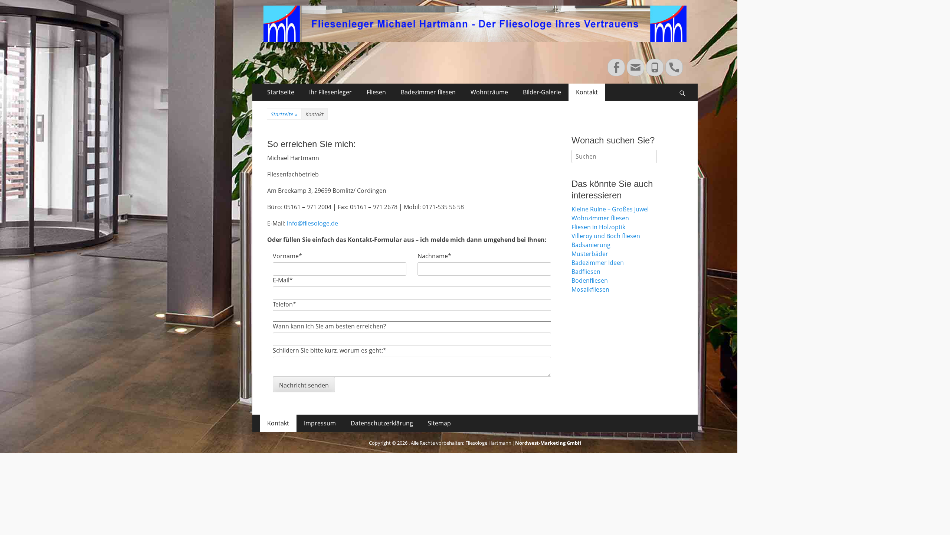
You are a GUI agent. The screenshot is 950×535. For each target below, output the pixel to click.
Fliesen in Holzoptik (598, 227)
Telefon (284, 304)
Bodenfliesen (589, 280)
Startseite (280, 92)
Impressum (320, 423)
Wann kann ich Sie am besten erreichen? (329, 326)
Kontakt (587, 92)
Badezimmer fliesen (428, 92)
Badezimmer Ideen (597, 263)
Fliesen (376, 92)
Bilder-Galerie (542, 92)
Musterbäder (589, 254)
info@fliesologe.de (312, 223)
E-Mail (283, 280)
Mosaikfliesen (590, 289)
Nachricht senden (304, 385)
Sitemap (439, 423)
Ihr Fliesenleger (330, 92)
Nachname (434, 256)
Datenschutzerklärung (382, 423)
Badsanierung (590, 245)
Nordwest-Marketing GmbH (548, 443)
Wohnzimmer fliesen (600, 218)
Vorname (287, 256)
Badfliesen (585, 272)
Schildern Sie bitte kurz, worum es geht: (329, 350)
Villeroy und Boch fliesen (605, 236)
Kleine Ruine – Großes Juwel (610, 209)
